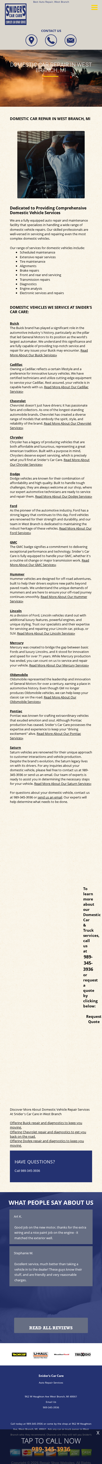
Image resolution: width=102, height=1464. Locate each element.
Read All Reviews (51, 1328)
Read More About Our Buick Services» (49, 352)
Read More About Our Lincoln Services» (46, 633)
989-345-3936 (23, 797)
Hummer (17, 574)
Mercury (17, 643)
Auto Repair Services (51, 1382)
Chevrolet (18, 401)
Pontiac (16, 711)
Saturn (15, 747)
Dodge (15, 474)
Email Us (51, 1402)
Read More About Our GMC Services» (49, 562)
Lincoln (16, 611)
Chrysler (16, 437)
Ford (13, 506)
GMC (13, 542)
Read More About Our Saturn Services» (62, 783)
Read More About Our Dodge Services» (63, 496)
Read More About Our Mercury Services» (59, 665)
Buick (14, 323)
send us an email (50, 797)
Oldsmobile (19, 674)
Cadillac (16, 364)
